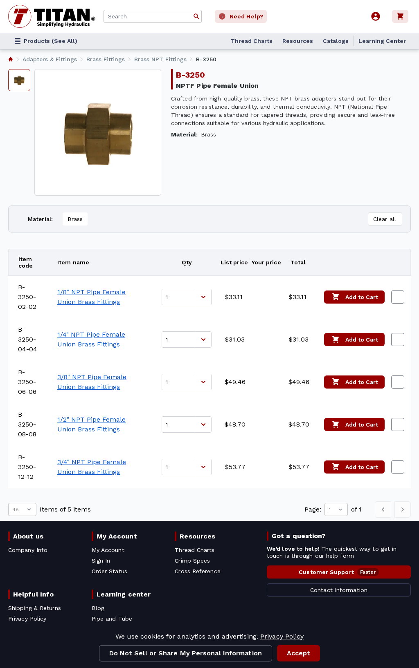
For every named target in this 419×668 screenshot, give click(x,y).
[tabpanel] (98, 132)
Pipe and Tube (112, 618)
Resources (297, 41)
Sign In (101, 560)
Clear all (384, 219)
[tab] (19, 80)
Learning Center (382, 41)
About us (28, 536)
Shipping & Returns (34, 608)
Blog (98, 608)
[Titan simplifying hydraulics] (51, 16)
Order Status (109, 571)
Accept (299, 653)
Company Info (27, 550)
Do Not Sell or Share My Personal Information (185, 653)
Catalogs (336, 41)
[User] (375, 16)
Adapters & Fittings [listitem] (50, 59)
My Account (117, 536)
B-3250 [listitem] (206, 59)
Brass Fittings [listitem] (105, 59)
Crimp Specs (192, 560)
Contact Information (338, 590)
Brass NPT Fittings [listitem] (160, 59)
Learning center (124, 594)
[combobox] (153, 16)
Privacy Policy (282, 636)
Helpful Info (33, 594)
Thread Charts (252, 41)
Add (361, 297)
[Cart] (401, 16)
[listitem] (10, 59)
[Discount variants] (203, 297)
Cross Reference (197, 571)
